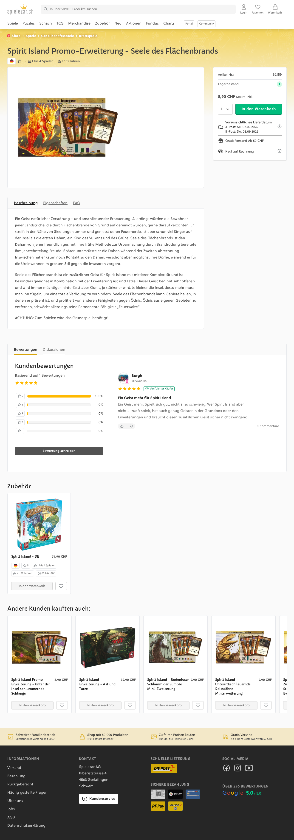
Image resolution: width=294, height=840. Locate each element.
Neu (118, 23)
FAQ (76, 203)
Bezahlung (16, 776)
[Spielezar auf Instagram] (237, 769)
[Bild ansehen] (68, 127)
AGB (11, 817)
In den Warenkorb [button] (32, 586)
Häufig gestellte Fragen (27, 793)
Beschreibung (26, 203)
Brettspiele (88, 36)
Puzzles (29, 23)
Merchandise (79, 23)
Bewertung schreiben (59, 451)
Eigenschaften (55, 203)
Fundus (152, 23)
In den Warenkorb (259, 109)
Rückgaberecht (20, 784)
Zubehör (102, 23)
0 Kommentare (268, 426)
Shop (16, 36)
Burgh (137, 376)
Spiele (12, 23)
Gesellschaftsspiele (57, 36)
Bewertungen (25, 350)
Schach (45, 23)
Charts (169, 23)
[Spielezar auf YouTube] (249, 769)
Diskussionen (54, 350)
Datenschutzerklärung (26, 826)
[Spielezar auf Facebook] (226, 769)
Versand (14, 768)
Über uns (15, 801)
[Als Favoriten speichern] (61, 586)
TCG (60, 23)
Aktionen (133, 23)
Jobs (11, 809)
